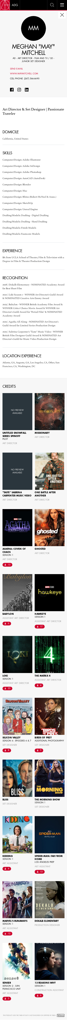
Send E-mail (16, 69)
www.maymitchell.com (24, 74)
